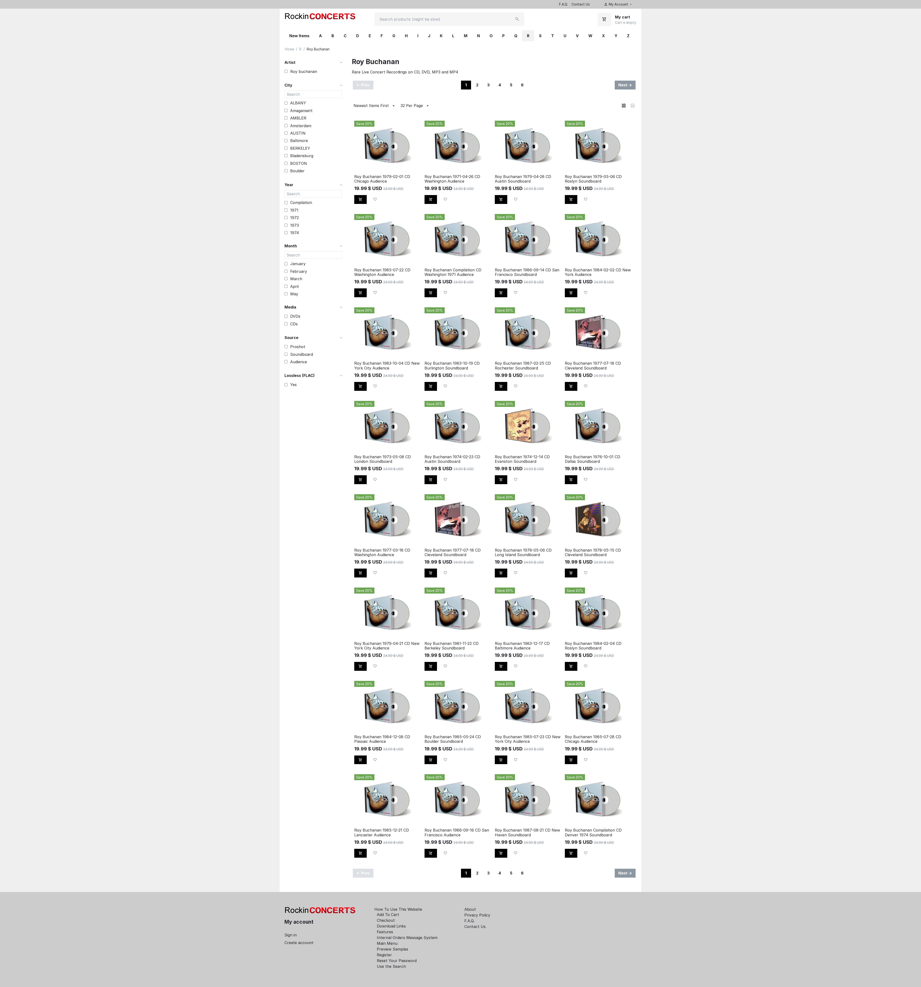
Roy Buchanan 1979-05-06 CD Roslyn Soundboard (593, 179)
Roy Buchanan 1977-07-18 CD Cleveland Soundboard (593, 365)
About (470, 909)
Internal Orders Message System (407, 937)
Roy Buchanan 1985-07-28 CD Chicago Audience (593, 739)
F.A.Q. (563, 4)
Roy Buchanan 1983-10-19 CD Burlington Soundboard (452, 365)
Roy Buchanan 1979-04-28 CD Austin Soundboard (523, 179)
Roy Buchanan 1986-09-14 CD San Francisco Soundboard (527, 272)
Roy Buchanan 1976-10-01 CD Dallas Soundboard (592, 459)
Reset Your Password (397, 960)
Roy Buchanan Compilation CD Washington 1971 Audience (453, 272)
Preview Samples (392, 949)
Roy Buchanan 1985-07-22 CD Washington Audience (382, 272)
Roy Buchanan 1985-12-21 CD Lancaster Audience (381, 832)
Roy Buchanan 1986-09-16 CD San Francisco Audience (457, 832)
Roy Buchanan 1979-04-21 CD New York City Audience (386, 645)
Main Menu (387, 943)
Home (289, 49)
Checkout (386, 920)
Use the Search (391, 966)
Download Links (391, 926)
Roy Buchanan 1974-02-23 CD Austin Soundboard (452, 459)
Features (385, 931)
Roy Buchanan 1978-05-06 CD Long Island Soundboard (523, 552)
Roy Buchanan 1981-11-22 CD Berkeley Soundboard (451, 645)
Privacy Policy (477, 915)
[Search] (517, 19)
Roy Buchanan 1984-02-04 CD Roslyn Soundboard (593, 645)
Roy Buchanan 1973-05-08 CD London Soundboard (382, 459)
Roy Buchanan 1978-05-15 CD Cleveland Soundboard (593, 552)
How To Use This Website (398, 909)
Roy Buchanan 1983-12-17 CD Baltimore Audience (522, 645)
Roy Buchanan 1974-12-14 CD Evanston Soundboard (522, 459)
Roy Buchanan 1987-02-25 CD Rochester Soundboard (523, 365)
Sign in (290, 935)
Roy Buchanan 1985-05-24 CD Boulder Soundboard (453, 739)
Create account (298, 942)
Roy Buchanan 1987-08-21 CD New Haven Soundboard (527, 832)
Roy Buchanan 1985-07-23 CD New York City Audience (528, 739)
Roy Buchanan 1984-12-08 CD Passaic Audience (382, 739)
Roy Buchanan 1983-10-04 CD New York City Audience (387, 365)
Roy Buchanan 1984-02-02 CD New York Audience (598, 272)
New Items (299, 35)
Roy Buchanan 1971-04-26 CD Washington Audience (452, 179)
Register (384, 954)
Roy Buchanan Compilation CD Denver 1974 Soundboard (593, 832)
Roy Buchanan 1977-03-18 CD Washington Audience (382, 552)
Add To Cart (388, 914)
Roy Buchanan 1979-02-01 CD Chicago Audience (382, 179)
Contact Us (581, 4)
